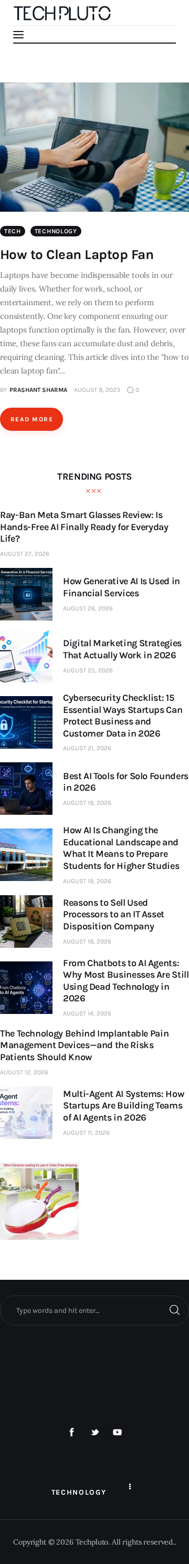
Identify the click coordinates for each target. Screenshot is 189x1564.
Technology (56, 231)
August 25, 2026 (88, 670)
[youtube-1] (118, 1433)
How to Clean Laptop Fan (76, 254)
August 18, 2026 (87, 802)
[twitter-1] (94, 1433)
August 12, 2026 (24, 1072)
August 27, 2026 (24, 553)
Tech (12, 231)
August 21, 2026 (87, 748)
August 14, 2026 (87, 1013)
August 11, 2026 (86, 1132)
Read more (31, 419)
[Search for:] (94, 1310)
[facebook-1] (72, 1433)
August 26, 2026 (88, 608)
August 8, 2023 (97, 389)
